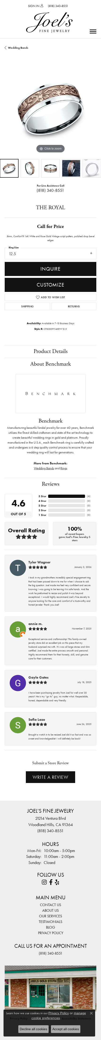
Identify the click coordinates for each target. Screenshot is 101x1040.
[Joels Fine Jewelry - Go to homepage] (49, 17)
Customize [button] (50, 284)
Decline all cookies (33, 1029)
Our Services (50, 916)
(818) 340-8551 (50, 190)
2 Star (42, 510)
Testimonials (50, 921)
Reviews (50, 484)
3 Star (42, 505)
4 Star (42, 501)
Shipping (27, 306)
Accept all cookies (65, 1029)
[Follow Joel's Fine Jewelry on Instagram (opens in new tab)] (44, 882)
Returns (74, 306)
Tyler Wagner (39, 562)
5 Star (42, 496)
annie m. (35, 623)
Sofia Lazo (36, 719)
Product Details (51, 351)
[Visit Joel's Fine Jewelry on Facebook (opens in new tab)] (51, 882)
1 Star (42, 515)
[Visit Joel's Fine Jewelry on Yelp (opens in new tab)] (57, 882)
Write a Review (50, 777)
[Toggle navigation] (93, 31)
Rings (63, 468)
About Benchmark (50, 363)
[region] (50, 108)
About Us (50, 910)
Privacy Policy (50, 932)
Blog (50, 927)
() (88, 496)
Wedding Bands (18, 48)
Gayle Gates (38, 677)
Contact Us (50, 904)
